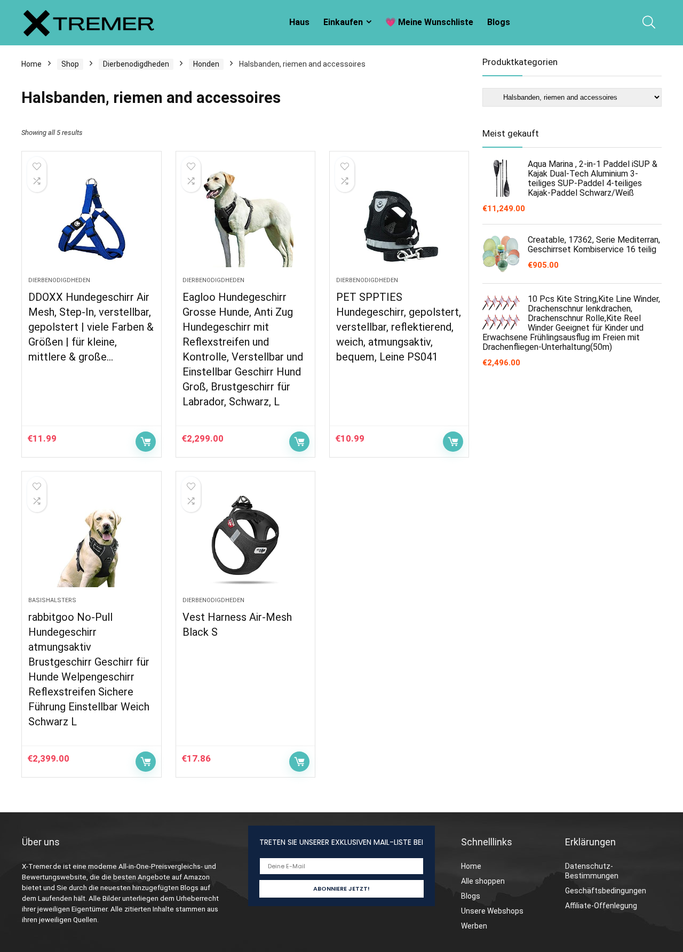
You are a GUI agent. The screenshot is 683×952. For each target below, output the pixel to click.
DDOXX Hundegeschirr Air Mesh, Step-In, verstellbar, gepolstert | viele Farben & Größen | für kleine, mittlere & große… (91, 327)
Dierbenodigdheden (136, 64)
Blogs (498, 22)
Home (31, 64)
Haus (299, 22)
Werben (474, 926)
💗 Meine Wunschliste (429, 22)
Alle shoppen (483, 881)
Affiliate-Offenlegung (601, 905)
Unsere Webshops (492, 911)
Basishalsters (52, 600)
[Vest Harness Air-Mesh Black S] (245, 539)
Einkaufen (343, 22)
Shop (70, 64)
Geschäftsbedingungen (605, 890)
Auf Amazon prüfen (146, 441)
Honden (206, 64)
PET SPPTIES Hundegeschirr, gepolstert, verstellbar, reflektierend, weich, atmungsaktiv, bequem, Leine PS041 (398, 327)
